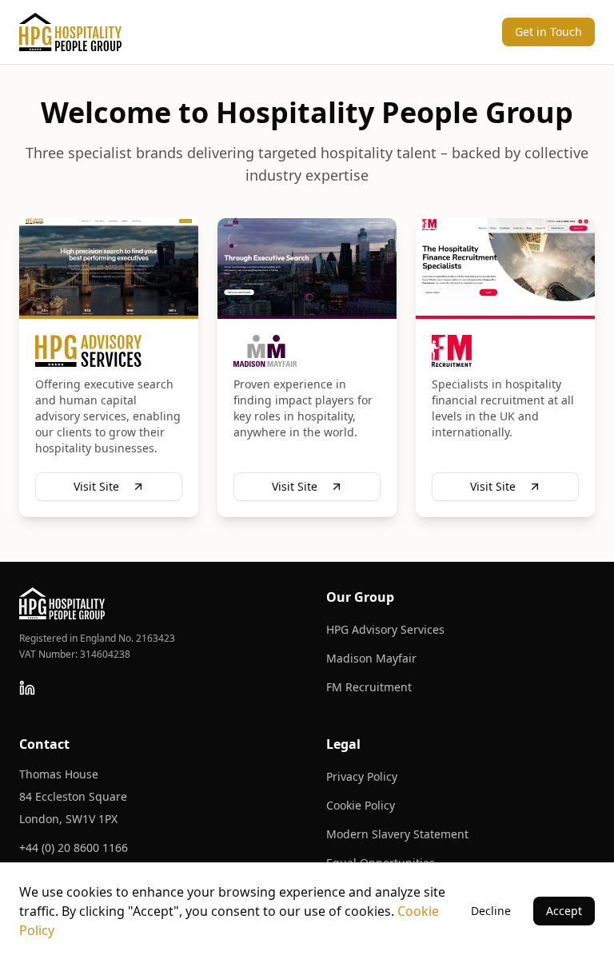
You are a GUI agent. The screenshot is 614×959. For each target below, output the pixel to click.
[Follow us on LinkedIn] (27, 688)
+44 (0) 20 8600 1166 (73, 847)
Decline (491, 910)
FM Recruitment (369, 686)
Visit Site (96, 486)
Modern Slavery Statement (397, 834)
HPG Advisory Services (385, 629)
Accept (564, 910)
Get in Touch (548, 31)
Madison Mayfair (371, 658)
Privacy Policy (361, 776)
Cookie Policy (360, 805)
